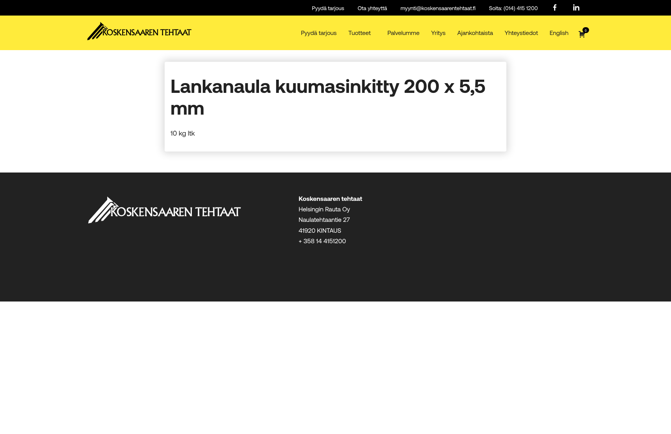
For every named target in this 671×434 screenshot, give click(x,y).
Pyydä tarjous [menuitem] (328, 8)
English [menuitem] (558, 33)
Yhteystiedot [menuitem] (521, 33)
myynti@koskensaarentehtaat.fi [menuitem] (437, 8)
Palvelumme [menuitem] (404, 33)
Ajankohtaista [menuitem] (475, 33)
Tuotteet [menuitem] (359, 33)
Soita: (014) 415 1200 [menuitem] (513, 8)
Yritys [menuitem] (438, 33)
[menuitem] (555, 8)
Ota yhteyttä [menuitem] (372, 8)
